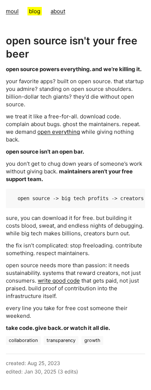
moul (12, 11)
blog (34, 11)
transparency (61, 340)
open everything (58, 131)
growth (92, 340)
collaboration (23, 340)
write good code (59, 280)
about (58, 11)
